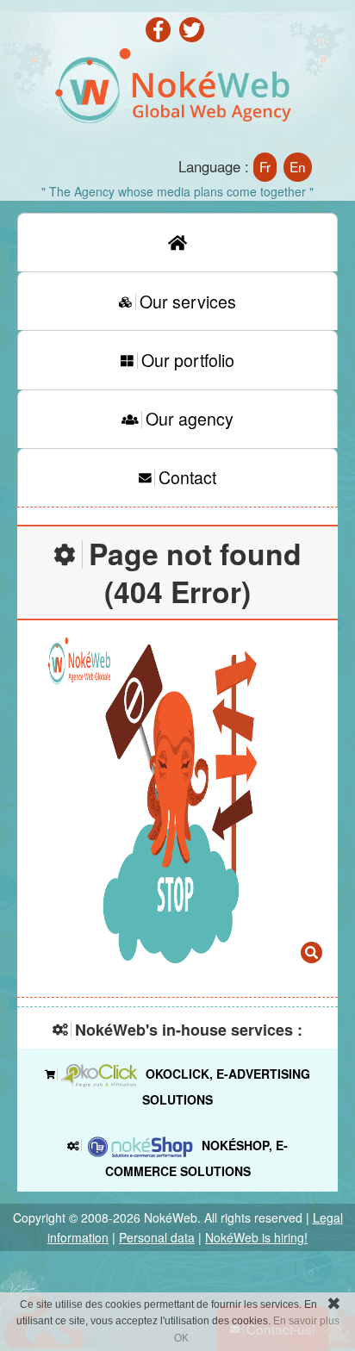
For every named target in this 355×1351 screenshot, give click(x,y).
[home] (177, 242)
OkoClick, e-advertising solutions (226, 1086)
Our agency (190, 418)
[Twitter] (194, 35)
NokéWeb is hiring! (256, 1237)
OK (181, 1338)
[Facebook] (161, 35)
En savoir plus (306, 1321)
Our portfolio (187, 359)
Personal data (157, 1237)
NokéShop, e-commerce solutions (197, 1158)
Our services (188, 301)
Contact (187, 476)
